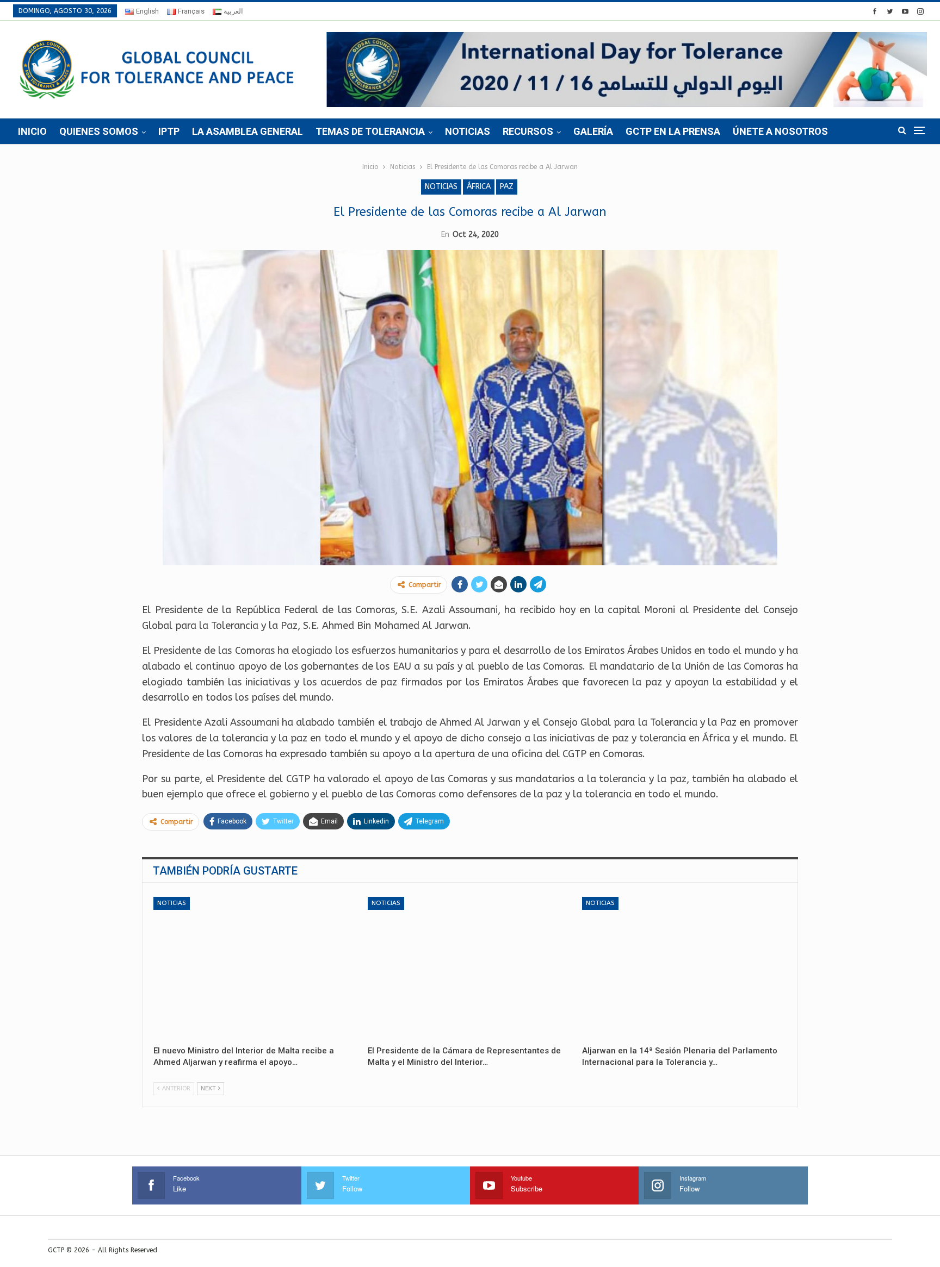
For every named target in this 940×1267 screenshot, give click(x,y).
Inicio (32, 131)
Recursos (528, 131)
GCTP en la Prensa (673, 131)
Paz (507, 186)
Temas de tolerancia (370, 131)
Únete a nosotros (780, 131)
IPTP (169, 131)
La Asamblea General (247, 131)
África (479, 186)
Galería (593, 131)
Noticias (467, 131)
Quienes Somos (98, 131)
